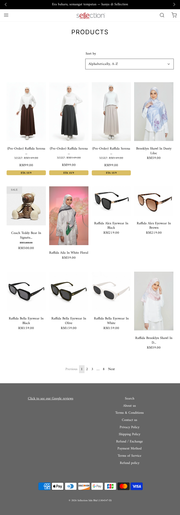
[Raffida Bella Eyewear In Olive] (68, 291)
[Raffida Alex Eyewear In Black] (111, 201)
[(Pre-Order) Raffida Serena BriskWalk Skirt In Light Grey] (111, 112)
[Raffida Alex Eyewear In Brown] (153, 201)
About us (129, 406)
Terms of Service (129, 456)
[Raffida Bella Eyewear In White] (111, 291)
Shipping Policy (129, 434)
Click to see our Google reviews (50, 399)
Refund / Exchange (129, 442)
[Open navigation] (6, 15)
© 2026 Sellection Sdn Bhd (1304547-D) (90, 500)
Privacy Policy (129, 427)
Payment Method (129, 449)
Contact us (129, 420)
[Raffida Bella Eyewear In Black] (26, 291)
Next (111, 369)
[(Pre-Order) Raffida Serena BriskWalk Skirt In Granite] (68, 111)
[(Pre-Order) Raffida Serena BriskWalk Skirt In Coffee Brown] (26, 111)
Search (129, 399)
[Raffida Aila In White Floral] (68, 215)
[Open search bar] (162, 15)
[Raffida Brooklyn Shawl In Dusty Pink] (153, 301)
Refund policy (129, 463)
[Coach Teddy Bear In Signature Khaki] (26, 206)
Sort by (91, 53)
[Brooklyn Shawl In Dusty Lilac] (153, 111)
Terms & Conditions (129, 413)
